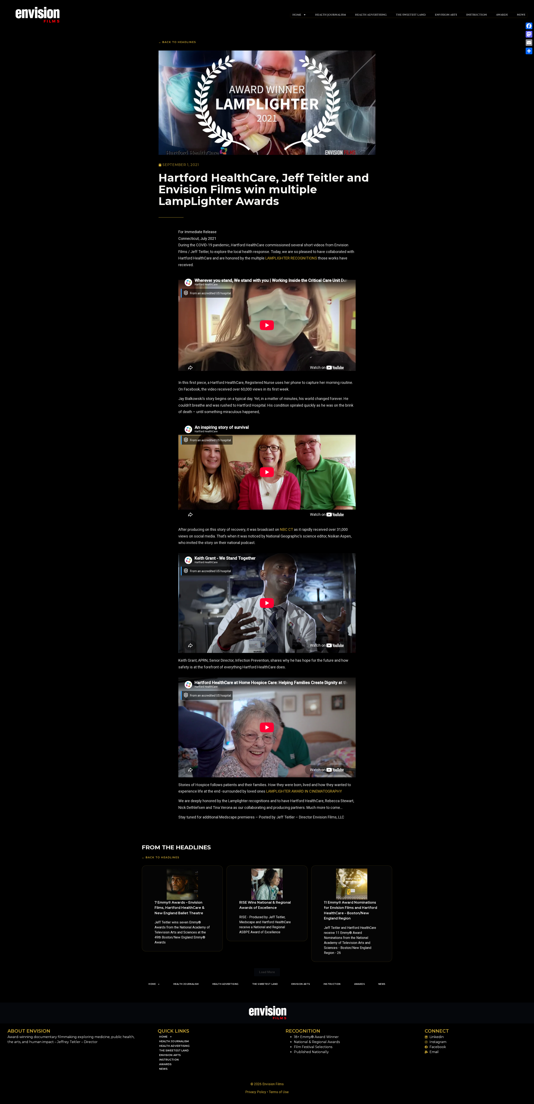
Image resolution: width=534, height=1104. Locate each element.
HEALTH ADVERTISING (371, 15)
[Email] (529, 42)
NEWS (521, 15)
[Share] (529, 51)
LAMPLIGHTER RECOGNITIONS (291, 258)
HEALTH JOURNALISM (330, 15)
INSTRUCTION (476, 15)
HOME (296, 15)
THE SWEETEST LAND (411, 15)
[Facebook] (529, 26)
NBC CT (286, 529)
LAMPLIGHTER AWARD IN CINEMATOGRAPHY (304, 791)
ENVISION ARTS (446, 15)
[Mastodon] (529, 34)
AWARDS (502, 15)
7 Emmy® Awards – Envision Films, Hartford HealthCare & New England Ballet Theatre (179, 907)
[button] (267, 972)
